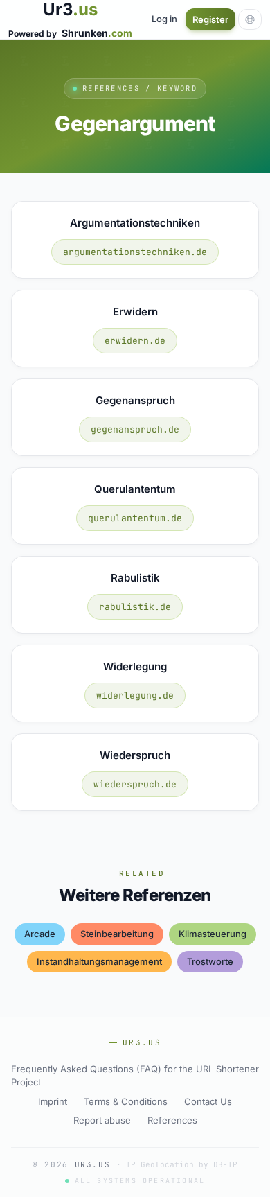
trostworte (210, 961)
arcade (39, 933)
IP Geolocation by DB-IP (181, 1164)
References (172, 1120)
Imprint (52, 1101)
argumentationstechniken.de (135, 252)
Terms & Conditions (126, 1101)
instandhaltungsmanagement (99, 961)
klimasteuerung (212, 933)
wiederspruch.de (135, 784)
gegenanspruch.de (135, 429)
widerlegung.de (135, 695)
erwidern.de (135, 341)
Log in (164, 18)
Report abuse (102, 1120)
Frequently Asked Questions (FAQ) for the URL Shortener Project (135, 1075)
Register (210, 19)
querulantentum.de (135, 518)
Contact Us (208, 1101)
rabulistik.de (135, 607)
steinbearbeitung (117, 933)
